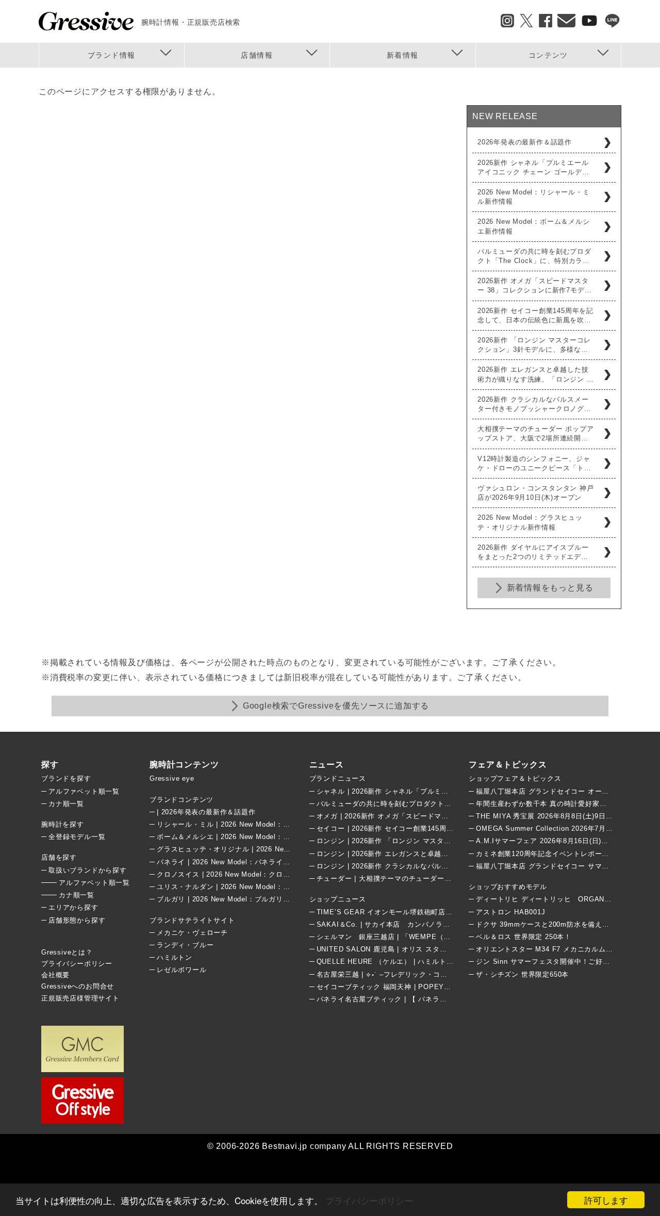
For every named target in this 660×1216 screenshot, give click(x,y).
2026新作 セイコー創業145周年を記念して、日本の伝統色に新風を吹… (535, 315)
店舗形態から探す (76, 920)
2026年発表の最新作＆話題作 (524, 142)
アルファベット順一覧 (84, 791)
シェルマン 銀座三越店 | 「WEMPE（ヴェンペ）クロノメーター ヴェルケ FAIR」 (451, 937)
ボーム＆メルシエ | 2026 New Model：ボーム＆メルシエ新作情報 (262, 837)
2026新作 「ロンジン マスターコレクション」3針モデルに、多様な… (534, 344)
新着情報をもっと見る (550, 587)
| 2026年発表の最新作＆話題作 (206, 812)
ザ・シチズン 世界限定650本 (522, 974)
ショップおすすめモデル (508, 887)
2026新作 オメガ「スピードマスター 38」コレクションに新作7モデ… (534, 285)
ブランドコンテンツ (181, 799)
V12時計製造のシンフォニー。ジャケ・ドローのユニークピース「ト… (534, 463)
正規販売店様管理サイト (80, 998)
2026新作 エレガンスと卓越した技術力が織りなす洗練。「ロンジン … (535, 374)
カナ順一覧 (66, 804)
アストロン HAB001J (510, 912)
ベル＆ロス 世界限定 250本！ (523, 937)
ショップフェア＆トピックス (515, 778)
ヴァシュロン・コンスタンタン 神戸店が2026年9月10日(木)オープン (535, 492)
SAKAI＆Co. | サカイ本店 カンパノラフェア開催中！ (405, 924)
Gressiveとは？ (67, 952)
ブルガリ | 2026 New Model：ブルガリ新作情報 (234, 899)
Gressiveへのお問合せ (77, 986)
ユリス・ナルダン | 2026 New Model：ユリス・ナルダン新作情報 (262, 887)
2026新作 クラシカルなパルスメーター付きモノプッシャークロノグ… (534, 404)
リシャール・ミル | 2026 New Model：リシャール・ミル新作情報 (262, 824)
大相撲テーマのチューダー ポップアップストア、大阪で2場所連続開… (535, 433)
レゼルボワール (182, 970)
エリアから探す (73, 907)
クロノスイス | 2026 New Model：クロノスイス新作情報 (248, 874)
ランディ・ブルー (185, 945)
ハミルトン (174, 957)
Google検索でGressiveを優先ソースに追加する (336, 705)
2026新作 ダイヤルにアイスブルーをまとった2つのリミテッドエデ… (532, 552)
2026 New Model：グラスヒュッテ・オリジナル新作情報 (530, 522)
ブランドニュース (337, 778)
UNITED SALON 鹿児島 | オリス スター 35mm (393, 949)
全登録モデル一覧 (76, 837)
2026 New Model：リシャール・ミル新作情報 (533, 196)
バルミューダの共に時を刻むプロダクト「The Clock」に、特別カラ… (534, 256)
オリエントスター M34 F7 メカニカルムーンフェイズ (562, 949)
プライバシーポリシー (369, 1200)
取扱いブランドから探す (87, 870)
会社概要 (55, 975)
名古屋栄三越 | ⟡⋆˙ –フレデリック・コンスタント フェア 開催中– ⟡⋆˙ (431, 974)
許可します (606, 1199)
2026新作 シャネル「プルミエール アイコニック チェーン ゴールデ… (533, 167)
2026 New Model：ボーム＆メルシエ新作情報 (533, 226)
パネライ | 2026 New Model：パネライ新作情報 (234, 862)
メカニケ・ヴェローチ (192, 932)
